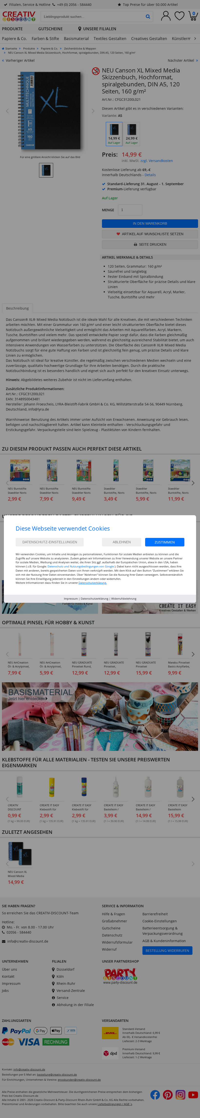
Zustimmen (165, 542)
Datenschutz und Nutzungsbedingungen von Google (81, 566)
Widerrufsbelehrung (123, 598)
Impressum (71, 598)
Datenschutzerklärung (94, 598)
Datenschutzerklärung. (93, 582)
